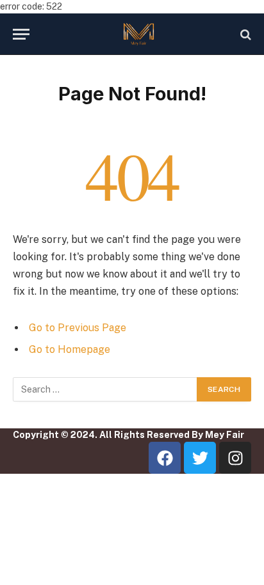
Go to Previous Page (77, 328)
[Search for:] (105, 389)
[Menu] (21, 34)
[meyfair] (138, 34)
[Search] (244, 34)
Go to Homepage (69, 349)
